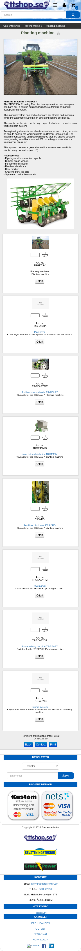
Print (53, 744)
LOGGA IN (41, 913)
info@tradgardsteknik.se (44, 883)
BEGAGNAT (40, 934)
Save (66, 775)
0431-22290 (45, 889)
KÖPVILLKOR (40, 939)
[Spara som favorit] (58, 33)
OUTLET (40, 928)
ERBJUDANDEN (40, 923)
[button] (64, 5)
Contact (40, 744)
